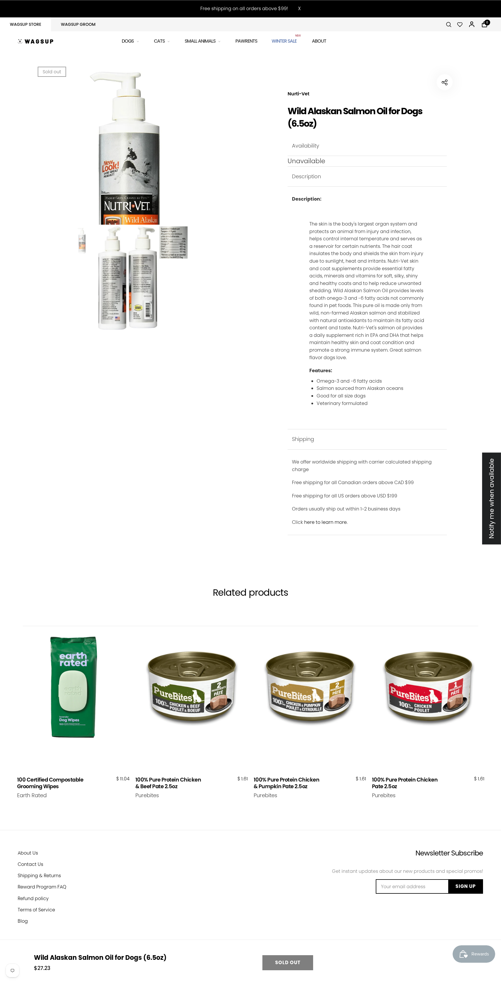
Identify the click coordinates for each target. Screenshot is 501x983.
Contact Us (30, 864)
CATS (159, 41)
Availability (305, 145)
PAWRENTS (246, 41)
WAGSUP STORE (25, 24)
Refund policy (33, 898)
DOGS (128, 41)
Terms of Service (36, 909)
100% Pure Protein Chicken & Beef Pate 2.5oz (168, 783)
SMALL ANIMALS (200, 41)
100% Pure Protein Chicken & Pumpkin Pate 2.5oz (287, 783)
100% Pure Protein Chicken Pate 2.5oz (405, 783)
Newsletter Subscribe (449, 853)
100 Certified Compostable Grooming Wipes (50, 783)
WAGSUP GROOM (78, 24)
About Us (28, 853)
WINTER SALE (284, 40)
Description (306, 176)
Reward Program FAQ (42, 887)
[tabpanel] (128, 182)
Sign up (465, 886)
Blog (23, 921)
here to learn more (325, 522)
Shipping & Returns (39, 875)
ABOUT (319, 41)
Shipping (303, 439)
